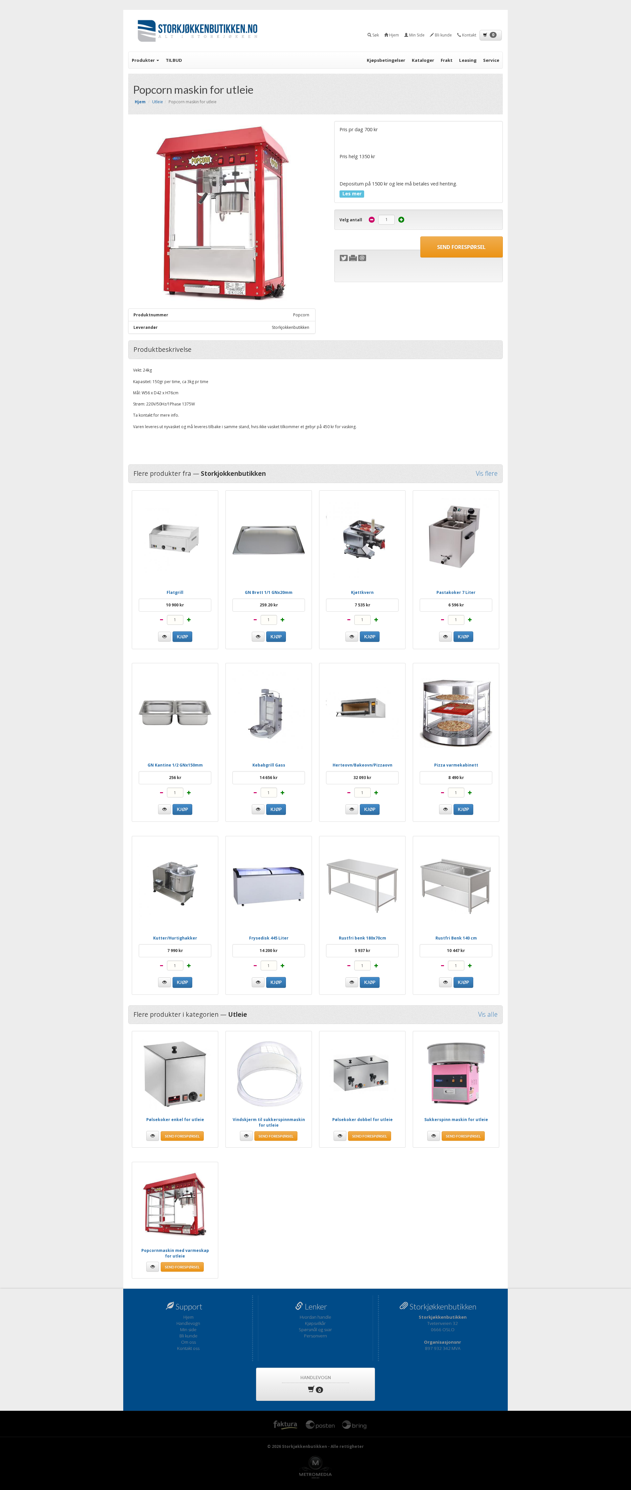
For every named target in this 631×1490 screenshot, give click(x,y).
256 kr (175, 777)
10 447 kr (456, 950)
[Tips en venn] (362, 258)
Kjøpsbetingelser (386, 60)
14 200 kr (269, 950)
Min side (188, 1329)
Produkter (144, 60)
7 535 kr (362, 605)
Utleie (157, 102)
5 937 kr (362, 950)
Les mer (352, 193)
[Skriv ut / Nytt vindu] (353, 258)
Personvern (315, 1336)
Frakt (447, 60)
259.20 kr (269, 605)
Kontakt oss (188, 1348)
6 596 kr (456, 605)
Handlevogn (188, 1323)
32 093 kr (362, 777)
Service (491, 60)
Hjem (188, 1317)
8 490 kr (456, 777)
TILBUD (174, 60)
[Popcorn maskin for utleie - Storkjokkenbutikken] (222, 214)
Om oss (188, 1342)
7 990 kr (175, 950)
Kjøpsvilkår (315, 1323)
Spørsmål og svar (315, 1329)
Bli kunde (188, 1336)
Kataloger (423, 60)
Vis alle (488, 1015)
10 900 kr (175, 605)
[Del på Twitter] (343, 258)
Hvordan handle (315, 1317)
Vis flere (487, 474)
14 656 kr (269, 777)
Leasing (468, 60)
